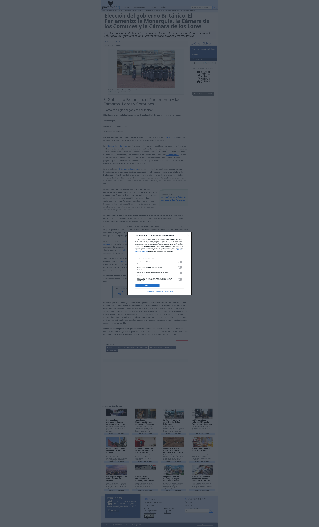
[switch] (180, 262)
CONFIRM (147, 285)
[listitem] (159, 258)
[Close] (188, 235)
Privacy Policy (169, 291)
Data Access (159, 291)
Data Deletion (150, 291)
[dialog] (159, 263)
